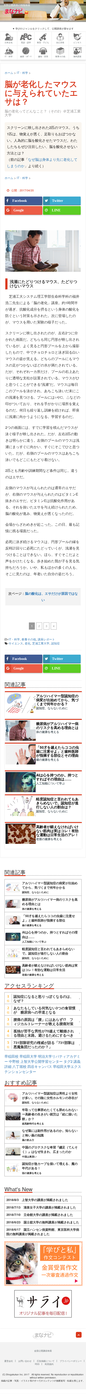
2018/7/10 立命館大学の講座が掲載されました (39, 1214)
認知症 (55, 643)
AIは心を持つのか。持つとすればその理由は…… (57, 777)
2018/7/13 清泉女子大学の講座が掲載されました (41, 1207)
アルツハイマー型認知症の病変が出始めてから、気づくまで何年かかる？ (57, 699)
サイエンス (16, 643)
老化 (27, 643)
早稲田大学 (28, 1056)
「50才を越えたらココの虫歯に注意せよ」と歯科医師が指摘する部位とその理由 (57, 751)
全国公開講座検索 (43, 1350)
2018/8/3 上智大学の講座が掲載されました (37, 1199)
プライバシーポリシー (71, 1360)
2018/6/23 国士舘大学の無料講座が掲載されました (42, 1222)
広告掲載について (45, 1360)
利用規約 (49, 1364)
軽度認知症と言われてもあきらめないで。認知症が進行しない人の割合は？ (57, 802)
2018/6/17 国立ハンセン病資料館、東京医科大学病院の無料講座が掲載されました (42, 1231)
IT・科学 (14, 639)
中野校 (14, 1061)
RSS (37, 1364)
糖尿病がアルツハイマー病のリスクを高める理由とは (57, 725)
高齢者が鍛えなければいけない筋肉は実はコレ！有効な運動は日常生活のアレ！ (57, 830)
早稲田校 (11, 1056)
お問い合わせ (25, 1360)
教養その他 (29, 639)
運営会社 (8, 1360)
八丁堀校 (19, 1066)
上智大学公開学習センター (41, 1061)
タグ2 (68, 1061)
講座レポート (46, 639)
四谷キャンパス (39, 1066)
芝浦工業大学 (40, 643)
